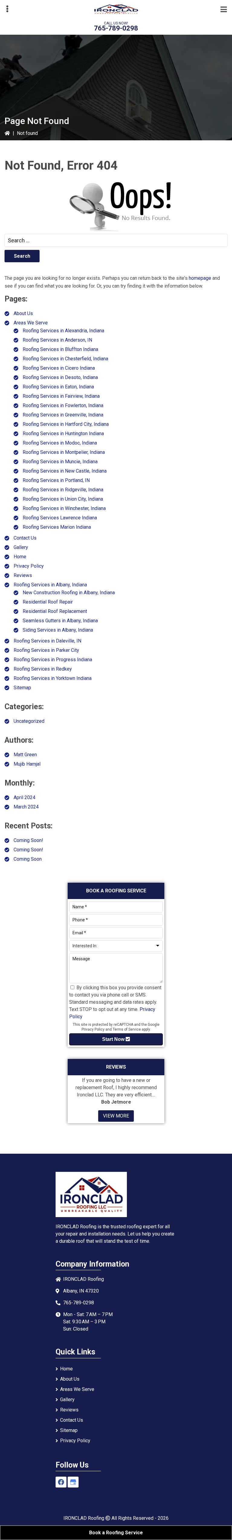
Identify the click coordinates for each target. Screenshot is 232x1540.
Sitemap (22, 687)
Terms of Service (127, 1029)
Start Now (114, 1039)
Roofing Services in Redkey (43, 669)
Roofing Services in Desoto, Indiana (60, 377)
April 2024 (24, 797)
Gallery (21, 547)
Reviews (23, 575)
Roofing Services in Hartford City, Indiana (66, 424)
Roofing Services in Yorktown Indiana (53, 678)
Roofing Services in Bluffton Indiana (60, 349)
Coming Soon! (28, 840)
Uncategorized (29, 721)
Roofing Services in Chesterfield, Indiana (65, 359)
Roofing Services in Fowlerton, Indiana (63, 405)
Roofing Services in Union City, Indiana (63, 499)
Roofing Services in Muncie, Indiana (60, 461)
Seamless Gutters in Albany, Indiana (60, 620)
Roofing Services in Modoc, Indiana (60, 443)
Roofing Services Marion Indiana (57, 527)
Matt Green (25, 754)
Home (20, 557)
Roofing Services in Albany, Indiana (50, 585)
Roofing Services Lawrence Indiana (60, 518)
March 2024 (26, 807)
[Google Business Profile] (73, 1482)
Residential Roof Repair (48, 602)
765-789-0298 (116, 28)
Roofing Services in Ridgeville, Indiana (63, 490)
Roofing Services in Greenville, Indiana (63, 415)
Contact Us (25, 538)
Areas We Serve (31, 323)
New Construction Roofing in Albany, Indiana (69, 592)
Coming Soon (28, 859)
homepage (200, 278)
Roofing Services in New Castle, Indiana (65, 471)
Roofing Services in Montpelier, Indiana (64, 452)
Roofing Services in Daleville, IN (47, 641)
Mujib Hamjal (27, 764)
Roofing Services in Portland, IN (56, 480)
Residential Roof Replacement (55, 611)
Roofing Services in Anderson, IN (57, 340)
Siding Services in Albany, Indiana (58, 630)
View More (116, 1116)
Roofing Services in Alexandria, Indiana (63, 330)
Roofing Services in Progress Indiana (53, 659)
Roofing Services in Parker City (46, 650)
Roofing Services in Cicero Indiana (59, 368)
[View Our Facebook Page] (61, 1482)
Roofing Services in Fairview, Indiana (61, 396)
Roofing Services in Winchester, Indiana (64, 508)
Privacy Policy (29, 566)
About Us (23, 313)
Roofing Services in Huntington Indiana (63, 433)
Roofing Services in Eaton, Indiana (58, 387)
